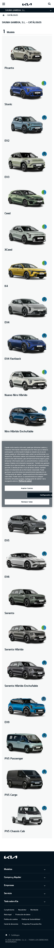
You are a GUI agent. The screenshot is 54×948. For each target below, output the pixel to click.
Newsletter (22, 910)
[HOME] (3, 15)
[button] (27, 30)
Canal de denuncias (11, 924)
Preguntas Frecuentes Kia (31, 924)
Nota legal (8, 914)
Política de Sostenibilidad (31, 919)
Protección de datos (22, 914)
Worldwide (34, 910)
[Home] (6, 935)
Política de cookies (11, 919)
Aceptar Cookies (27, 488)
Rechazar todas (27, 502)
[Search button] (49, 4)
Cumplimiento (9, 910)
